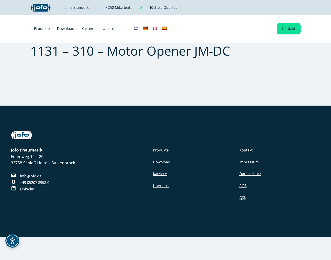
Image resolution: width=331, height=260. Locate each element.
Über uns (161, 185)
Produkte (161, 150)
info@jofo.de (30, 176)
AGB (243, 185)
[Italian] (155, 28)
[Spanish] (164, 28)
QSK (242, 197)
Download (161, 162)
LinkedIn (27, 189)
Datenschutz (250, 173)
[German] (145, 28)
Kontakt (288, 28)
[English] (136, 28)
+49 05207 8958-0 (34, 182)
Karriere (160, 173)
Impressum (249, 162)
